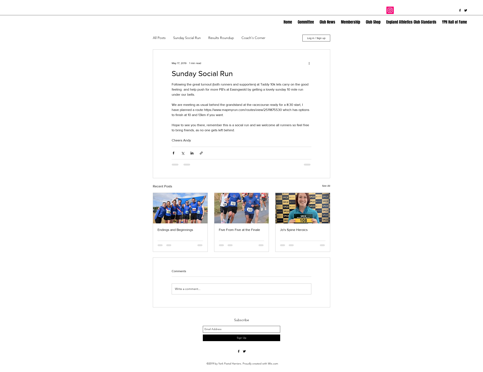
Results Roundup (221, 38)
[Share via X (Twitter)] (183, 153)
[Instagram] (390, 10)
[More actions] (309, 63)
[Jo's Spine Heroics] (302, 208)
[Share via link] (201, 153)
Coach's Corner (253, 38)
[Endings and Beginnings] (180, 208)
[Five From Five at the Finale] (241, 208)
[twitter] (466, 10)
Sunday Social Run (187, 38)
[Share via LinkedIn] (192, 153)
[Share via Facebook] (173, 153)
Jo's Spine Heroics (294, 230)
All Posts (159, 38)
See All (326, 185)
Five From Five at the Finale (239, 230)
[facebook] (460, 10)
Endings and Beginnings (175, 230)
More (277, 38)
